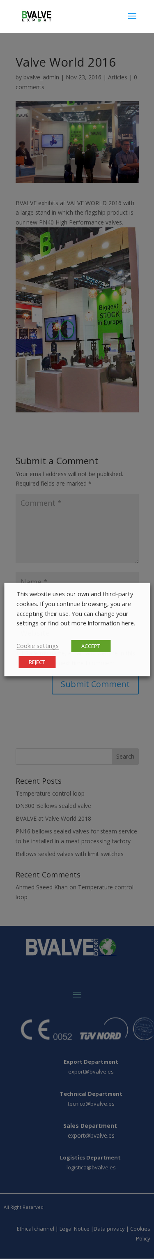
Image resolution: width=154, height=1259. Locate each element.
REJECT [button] (37, 661)
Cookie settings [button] (37, 645)
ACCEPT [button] (90, 645)
